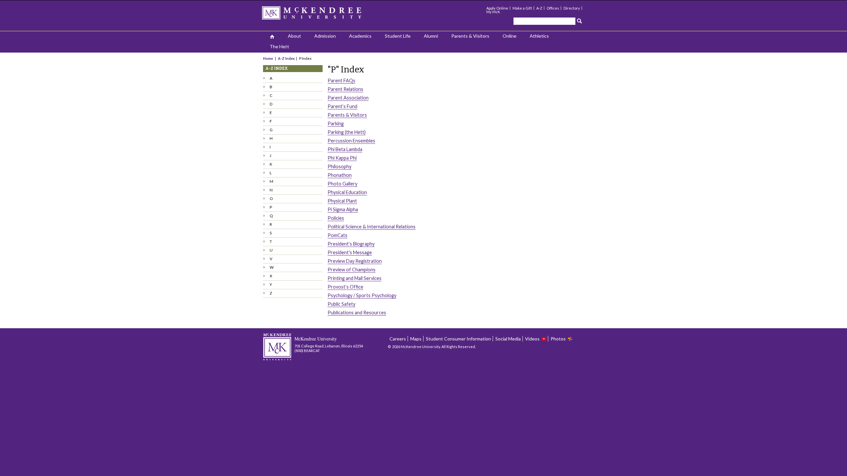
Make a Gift (522, 8)
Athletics (539, 36)
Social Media (508, 338)
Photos (558, 338)
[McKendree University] (320, 15)
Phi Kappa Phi (342, 158)
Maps (416, 338)
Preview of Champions (352, 269)
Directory (571, 8)
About (294, 36)
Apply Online (497, 8)
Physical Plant (342, 201)
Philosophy (339, 166)
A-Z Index (286, 58)
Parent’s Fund (342, 106)
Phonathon (340, 175)
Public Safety (341, 304)
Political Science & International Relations (372, 226)
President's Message (350, 252)
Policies (336, 218)
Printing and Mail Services (354, 278)
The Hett (279, 46)
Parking (336, 123)
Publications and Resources (357, 312)
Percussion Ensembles (351, 140)
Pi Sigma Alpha (343, 209)
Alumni (431, 36)
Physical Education (347, 192)
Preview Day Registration (355, 261)
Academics (360, 36)
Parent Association (348, 97)
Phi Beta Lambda (345, 149)
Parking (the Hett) (347, 132)
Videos (532, 338)
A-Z (539, 8)
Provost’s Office (345, 287)
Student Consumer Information (458, 338)
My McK (493, 12)
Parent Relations (345, 89)
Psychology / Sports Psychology (362, 295)
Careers (397, 338)
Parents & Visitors (470, 36)
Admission (325, 36)
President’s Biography (351, 244)
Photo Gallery (342, 183)
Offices (553, 8)
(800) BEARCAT (307, 350)
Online (509, 36)
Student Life (398, 36)
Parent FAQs (341, 80)
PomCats (337, 235)
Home (268, 58)
